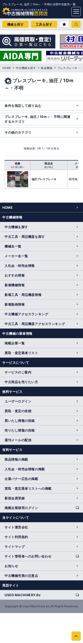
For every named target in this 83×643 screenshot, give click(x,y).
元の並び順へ (17, 167)
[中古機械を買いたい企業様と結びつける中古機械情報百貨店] (16, 10)
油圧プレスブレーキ (44, 179)
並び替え (48, 167)
